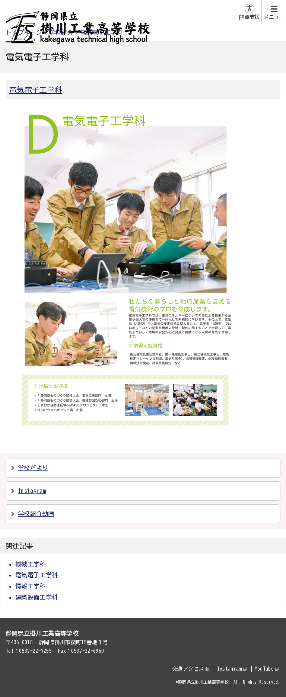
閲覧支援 (249, 17)
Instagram (32, 491)
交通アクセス (188, 668)
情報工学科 (30, 586)
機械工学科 (30, 564)
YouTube (264, 668)
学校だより (33, 468)
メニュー (274, 17)
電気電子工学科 (35, 89)
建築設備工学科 (36, 597)
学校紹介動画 (36, 514)
